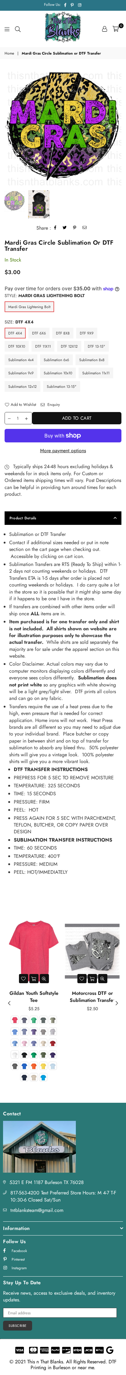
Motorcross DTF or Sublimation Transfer (92, 996)
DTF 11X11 (43, 346)
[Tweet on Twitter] (65, 228)
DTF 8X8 (63, 333)
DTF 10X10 (16, 346)
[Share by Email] (84, 228)
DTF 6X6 (39, 333)
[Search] (17, 28)
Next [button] (116, 127)
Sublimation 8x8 (92, 360)
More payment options (63, 450)
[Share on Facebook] (55, 228)
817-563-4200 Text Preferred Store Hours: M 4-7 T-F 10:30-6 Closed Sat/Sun (63, 1196)
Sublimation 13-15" (61, 386)
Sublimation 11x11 (95, 373)
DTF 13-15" (96, 346)
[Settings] (104, 28)
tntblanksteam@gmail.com (36, 1210)
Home (9, 53)
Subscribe (18, 1325)
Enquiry (53, 404)
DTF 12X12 (69, 346)
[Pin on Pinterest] (75, 228)
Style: (45, 296)
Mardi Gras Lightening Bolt (29, 307)
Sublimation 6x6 (56, 360)
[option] (63, 126)
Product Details (22, 518)
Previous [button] (6, 127)
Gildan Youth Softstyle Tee (33, 996)
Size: (19, 322)
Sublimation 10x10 (58, 373)
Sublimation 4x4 (21, 360)
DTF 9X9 (87, 333)
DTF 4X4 (15, 333)
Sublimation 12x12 (22, 386)
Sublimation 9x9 (21, 373)
